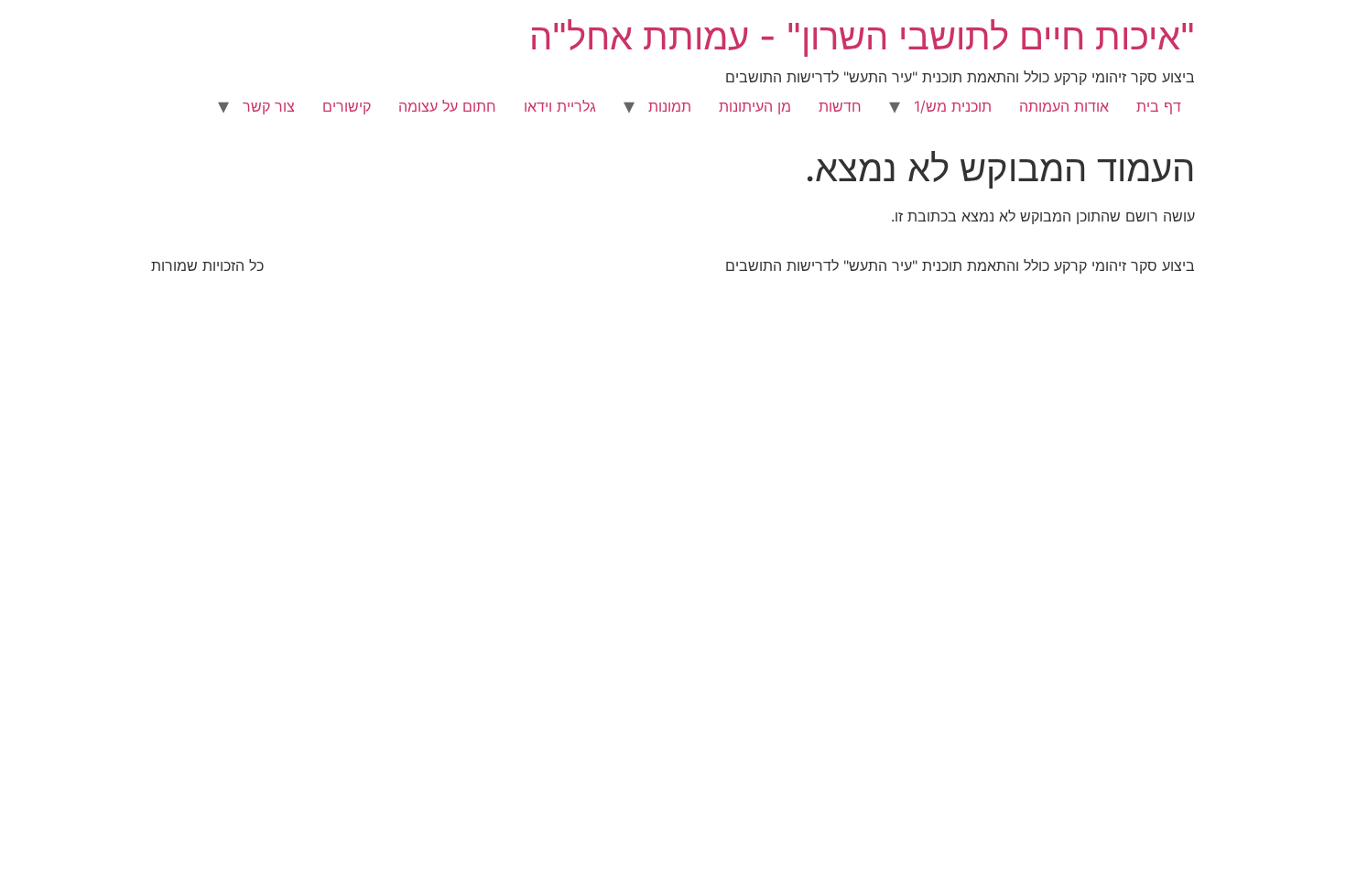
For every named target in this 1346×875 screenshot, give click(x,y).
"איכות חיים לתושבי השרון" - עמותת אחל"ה (862, 36)
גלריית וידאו (560, 106)
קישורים (346, 106)
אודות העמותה (1064, 106)
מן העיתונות (755, 106)
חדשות (840, 106)
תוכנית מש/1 (953, 106)
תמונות (669, 106)
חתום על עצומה (447, 106)
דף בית (1158, 106)
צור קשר (269, 106)
